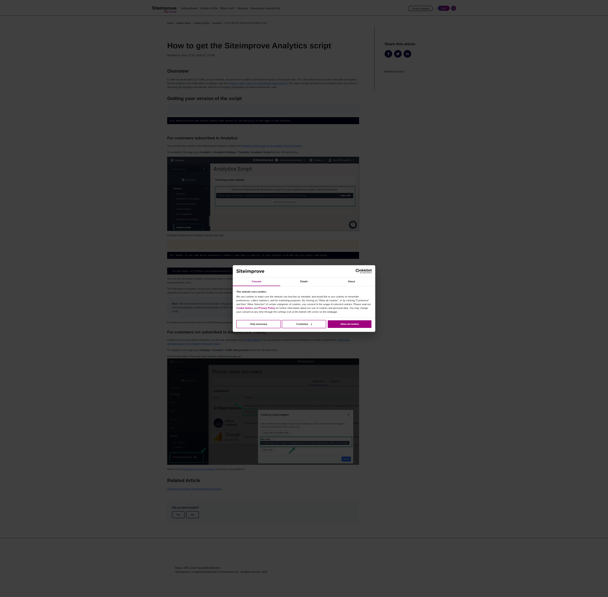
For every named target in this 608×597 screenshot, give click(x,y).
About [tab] (351, 281)
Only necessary (258, 324)
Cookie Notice (244, 308)
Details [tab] (304, 281)
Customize (302, 324)
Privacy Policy (266, 308)
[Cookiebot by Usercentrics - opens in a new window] (358, 271)
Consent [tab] (256, 281)
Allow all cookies (349, 324)
